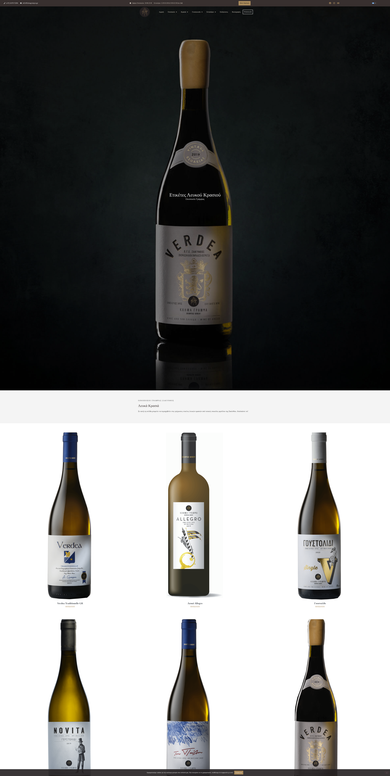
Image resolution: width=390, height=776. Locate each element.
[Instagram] (334, 3)
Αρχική (161, 12)
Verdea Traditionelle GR (70, 603)
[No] (386, 772)
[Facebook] (330, 3)
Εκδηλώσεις (224, 12)
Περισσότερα (70, 606)
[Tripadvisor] (338, 3)
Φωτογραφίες (236, 12)
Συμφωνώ (238, 772)
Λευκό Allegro (195, 603)
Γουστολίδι (320, 603)
